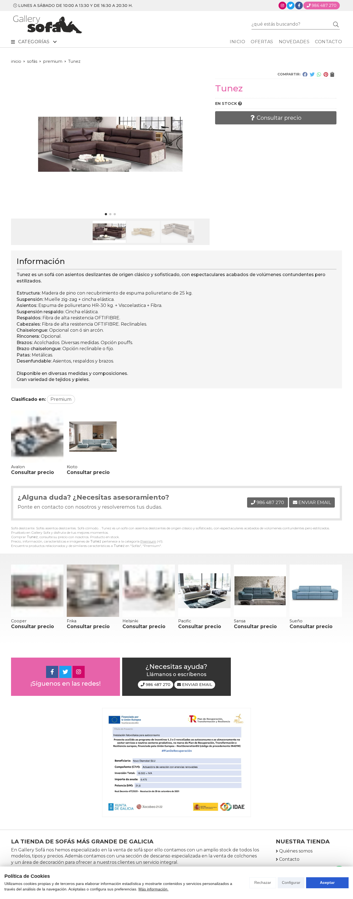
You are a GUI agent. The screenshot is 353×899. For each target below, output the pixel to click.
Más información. (153, 889)
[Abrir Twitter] (291, 5)
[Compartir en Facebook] (305, 74)
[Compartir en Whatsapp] (319, 74)
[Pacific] (204, 591)
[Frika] (93, 591)
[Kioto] (93, 436)
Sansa (239, 621)
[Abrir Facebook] (299, 5)
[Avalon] (37, 436)
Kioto (72, 466)
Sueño (296, 621)
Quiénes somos (295, 851)
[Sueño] (316, 591)
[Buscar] (336, 24)
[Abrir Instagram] (282, 5)
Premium (148, 541)
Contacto (289, 859)
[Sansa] (260, 591)
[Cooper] (37, 591)
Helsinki (130, 621)
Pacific (184, 621)
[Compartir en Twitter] (312, 74)
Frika (71, 621)
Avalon (18, 466)
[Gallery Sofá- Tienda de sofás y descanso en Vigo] (47, 24)
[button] (106, 214)
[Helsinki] (148, 591)
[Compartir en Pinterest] (325, 74)
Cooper (18, 621)
